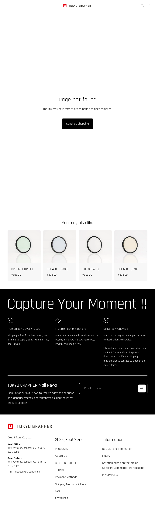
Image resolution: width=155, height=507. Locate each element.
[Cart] (150, 6)
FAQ (57, 491)
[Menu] (4, 5)
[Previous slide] (118, 246)
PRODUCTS (61, 449)
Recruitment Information (117, 449)
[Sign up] (142, 388)
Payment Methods (66, 477)
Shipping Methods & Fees (70, 484)
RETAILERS (61, 498)
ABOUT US (61, 456)
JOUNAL (60, 470)
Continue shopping (77, 124)
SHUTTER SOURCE (66, 463)
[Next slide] (143, 246)
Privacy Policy (110, 475)
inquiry (106, 456)
